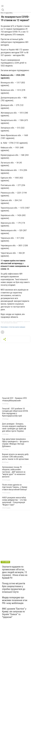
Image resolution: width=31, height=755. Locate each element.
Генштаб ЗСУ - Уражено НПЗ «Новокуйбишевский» (14, 399)
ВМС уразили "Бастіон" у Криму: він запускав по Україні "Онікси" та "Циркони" (14, 613)
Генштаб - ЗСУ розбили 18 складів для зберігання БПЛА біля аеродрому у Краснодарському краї (15, 412)
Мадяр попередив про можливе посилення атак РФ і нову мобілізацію (14, 600)
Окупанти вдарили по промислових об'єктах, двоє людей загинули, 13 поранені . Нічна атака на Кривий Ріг (14, 572)
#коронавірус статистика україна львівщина (13, 327)
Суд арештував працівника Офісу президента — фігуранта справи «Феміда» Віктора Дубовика (15, 442)
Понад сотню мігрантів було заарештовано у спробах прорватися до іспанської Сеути (13, 587)
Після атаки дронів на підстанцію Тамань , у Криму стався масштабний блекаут (14, 487)
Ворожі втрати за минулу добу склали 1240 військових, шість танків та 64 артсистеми (15, 456)
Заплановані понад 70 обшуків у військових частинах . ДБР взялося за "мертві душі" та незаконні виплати (13, 472)
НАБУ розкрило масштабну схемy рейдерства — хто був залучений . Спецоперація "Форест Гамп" (14, 501)
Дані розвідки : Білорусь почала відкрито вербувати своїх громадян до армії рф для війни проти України (14, 427)
